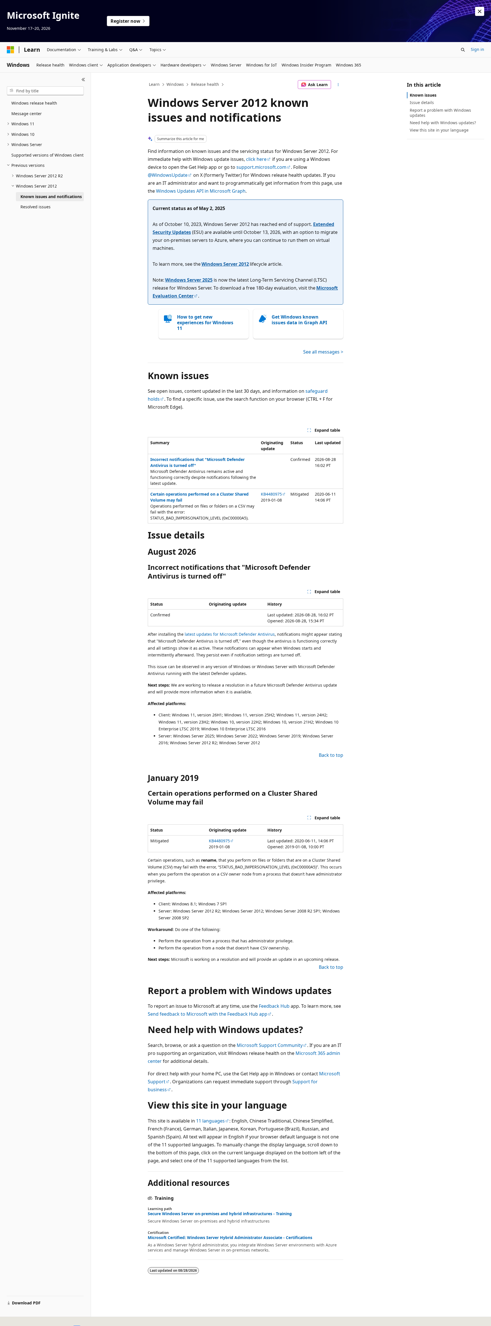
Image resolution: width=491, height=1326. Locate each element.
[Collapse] (83, 79)
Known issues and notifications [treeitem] (51, 196)
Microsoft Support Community (270, 1045)
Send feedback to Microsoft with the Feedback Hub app (207, 1014)
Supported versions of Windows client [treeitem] (47, 155)
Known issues (423, 95)
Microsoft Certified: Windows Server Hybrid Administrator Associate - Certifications (230, 1237)
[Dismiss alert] (479, 11)
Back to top (331, 755)
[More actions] (338, 84)
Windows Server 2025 (189, 280)
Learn (154, 84)
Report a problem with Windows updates (440, 112)
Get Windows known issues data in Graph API (299, 319)
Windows (175, 84)
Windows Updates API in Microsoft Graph (201, 191)
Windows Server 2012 (225, 264)
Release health (205, 84)
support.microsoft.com (261, 167)
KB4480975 (271, 494)
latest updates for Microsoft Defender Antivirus (230, 634)
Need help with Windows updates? (443, 122)
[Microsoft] (10, 49)
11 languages (210, 1121)
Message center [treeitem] (26, 113)
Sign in (477, 49)
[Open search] (463, 50)
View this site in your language (439, 130)
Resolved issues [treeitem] (35, 206)
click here (256, 159)
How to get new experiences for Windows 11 (205, 322)
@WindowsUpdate (168, 175)
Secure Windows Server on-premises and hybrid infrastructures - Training (220, 1213)
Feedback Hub (274, 1006)
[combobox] (45, 90)
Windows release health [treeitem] (34, 103)
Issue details (422, 102)
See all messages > (323, 352)
